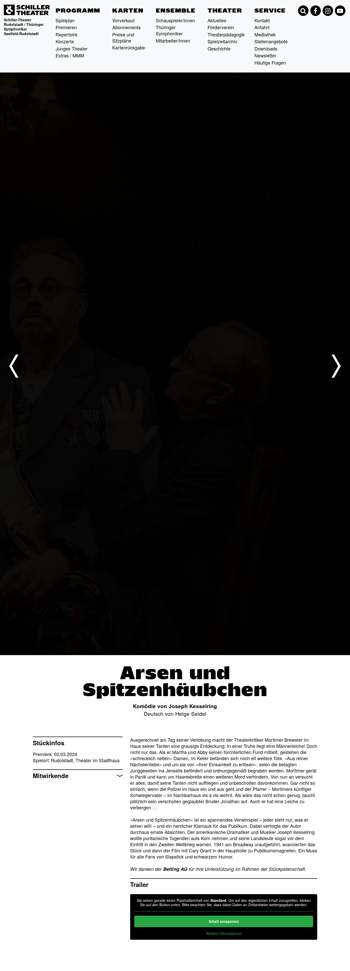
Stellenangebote (271, 41)
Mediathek (265, 34)
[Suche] (303, 11)
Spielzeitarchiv (222, 41)
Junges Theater (72, 48)
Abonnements (126, 27)
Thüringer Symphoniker (169, 30)
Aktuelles (217, 20)
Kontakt (262, 20)
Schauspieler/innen (175, 20)
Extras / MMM (70, 55)
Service (270, 10)
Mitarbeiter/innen (173, 40)
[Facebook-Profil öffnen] (315, 11)
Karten (127, 10)
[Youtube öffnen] (340, 11)
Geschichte (219, 48)
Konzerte (65, 41)
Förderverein (221, 27)
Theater (225, 10)
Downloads (265, 48)
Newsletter (265, 55)
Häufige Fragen (270, 62)
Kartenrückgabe (128, 47)
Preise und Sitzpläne (123, 37)
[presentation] (13, 366)
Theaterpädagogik (226, 34)
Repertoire (66, 34)
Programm (78, 10)
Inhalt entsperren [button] (224, 921)
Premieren (66, 27)
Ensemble (175, 10)
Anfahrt (262, 27)
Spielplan (65, 20)
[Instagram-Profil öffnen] (328, 11)
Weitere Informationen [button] (224, 933)
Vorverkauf (123, 20)
